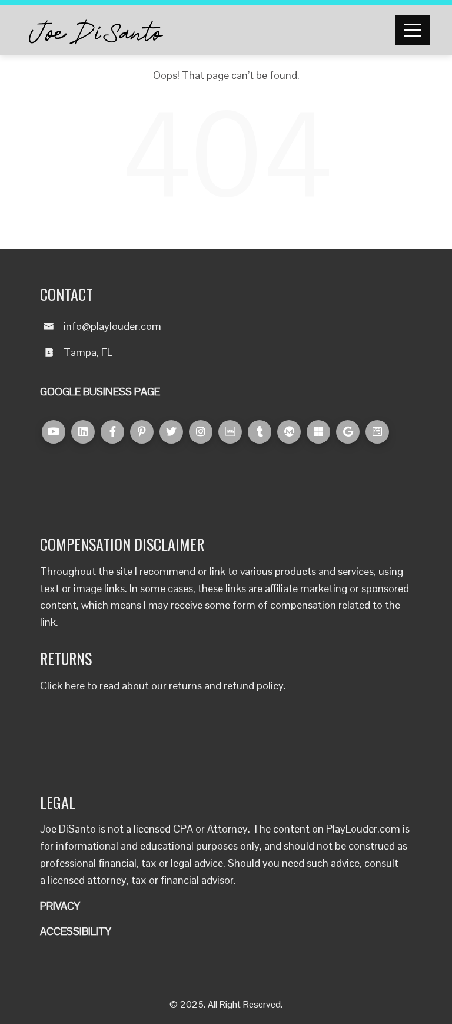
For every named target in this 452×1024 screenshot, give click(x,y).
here (75, 685)
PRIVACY (60, 906)
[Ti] (259, 432)
